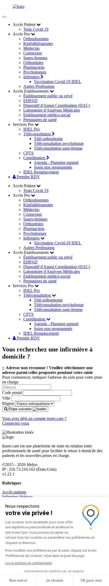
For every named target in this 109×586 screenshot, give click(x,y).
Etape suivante (20, 409)
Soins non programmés (53, 167)
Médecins (31, 48)
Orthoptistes (33, 62)
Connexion (32, 53)
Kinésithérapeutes (38, 43)
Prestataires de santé (40, 119)
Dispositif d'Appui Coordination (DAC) (56, 105)
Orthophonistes (36, 38)
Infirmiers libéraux (17, 497)
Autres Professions (38, 86)
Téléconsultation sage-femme (58, 148)
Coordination (34, 157)
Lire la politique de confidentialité (28, 563)
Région (8, 403)
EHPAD (30, 100)
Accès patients (14, 492)
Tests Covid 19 (35, 29)
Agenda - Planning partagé (56, 162)
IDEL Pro (31, 129)
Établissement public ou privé (47, 96)
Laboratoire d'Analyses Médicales (51, 110)
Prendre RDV (28, 177)
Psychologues (34, 72)
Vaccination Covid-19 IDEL (57, 81)
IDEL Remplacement (41, 172)
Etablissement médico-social (46, 115)
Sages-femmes (35, 58)
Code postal (12, 392)
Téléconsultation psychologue (59, 143)
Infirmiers (31, 77)
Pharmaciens (33, 67)
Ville (6, 398)
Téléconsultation (37, 134)
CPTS (28, 153)
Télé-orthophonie (48, 138)
